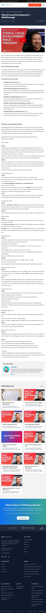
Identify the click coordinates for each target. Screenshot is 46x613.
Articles (36, 1)
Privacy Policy (17, 611)
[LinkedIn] (11, 374)
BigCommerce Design (6, 586)
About (25, 549)
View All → (42, 386)
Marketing (26, 542)
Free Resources (42, 1)
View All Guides (27, 576)
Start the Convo (23, 518)
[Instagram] (8, 557)
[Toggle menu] (43, 5)
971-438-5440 (6, 553)
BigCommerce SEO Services (7, 595)
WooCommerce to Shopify (38, 601)
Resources (3, 11)
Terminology (29, 611)
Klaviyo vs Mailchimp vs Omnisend (31, 569)
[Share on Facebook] (44, 21)
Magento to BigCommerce (38, 590)
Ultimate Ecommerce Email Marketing (32, 566)
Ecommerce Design (28, 539)
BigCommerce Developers (7, 593)
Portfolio (26, 544)
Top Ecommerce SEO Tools (30, 564)
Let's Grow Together (34, 5)
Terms (23, 611)
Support (26, 551)
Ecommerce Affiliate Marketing (31, 571)
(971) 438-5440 (30, 1)
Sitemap (35, 611)
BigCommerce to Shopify (37, 599)
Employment (4, 571)
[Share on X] (39, 21)
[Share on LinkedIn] (41, 21)
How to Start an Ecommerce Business (32, 574)
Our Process (27, 547)
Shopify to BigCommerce (37, 593)
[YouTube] (13, 374)
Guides (2, 564)
